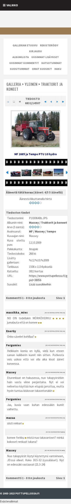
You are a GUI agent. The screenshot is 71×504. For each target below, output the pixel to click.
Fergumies (13, 345)
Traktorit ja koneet (54, 222)
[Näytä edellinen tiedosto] (51, 101)
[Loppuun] (63, 101)
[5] (40, 202)
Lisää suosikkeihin (40, 284)
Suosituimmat (19, 69)
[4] (38, 202)
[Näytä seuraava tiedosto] (57, 101)
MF (31, 231)
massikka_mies (17, 312)
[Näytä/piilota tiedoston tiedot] (14, 101)
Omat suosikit (42, 69)
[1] (30, 202)
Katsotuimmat (51, 63)
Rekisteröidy (49, 45)
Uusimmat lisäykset (45, 57)
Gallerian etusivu (25, 45)
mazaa (10, 418)
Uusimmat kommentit (24, 63)
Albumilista (20, 57)
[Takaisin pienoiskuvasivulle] (8, 101)
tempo (51, 231)
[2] (33, 202)
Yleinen (31, 84)
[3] (35, 202)
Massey (34, 222)
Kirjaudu (35, 51)
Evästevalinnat (9, 501)
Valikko (12, 5)
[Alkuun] (45, 101)
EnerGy (11, 331)
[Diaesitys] (20, 101)
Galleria (14, 84)
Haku (57, 69)
